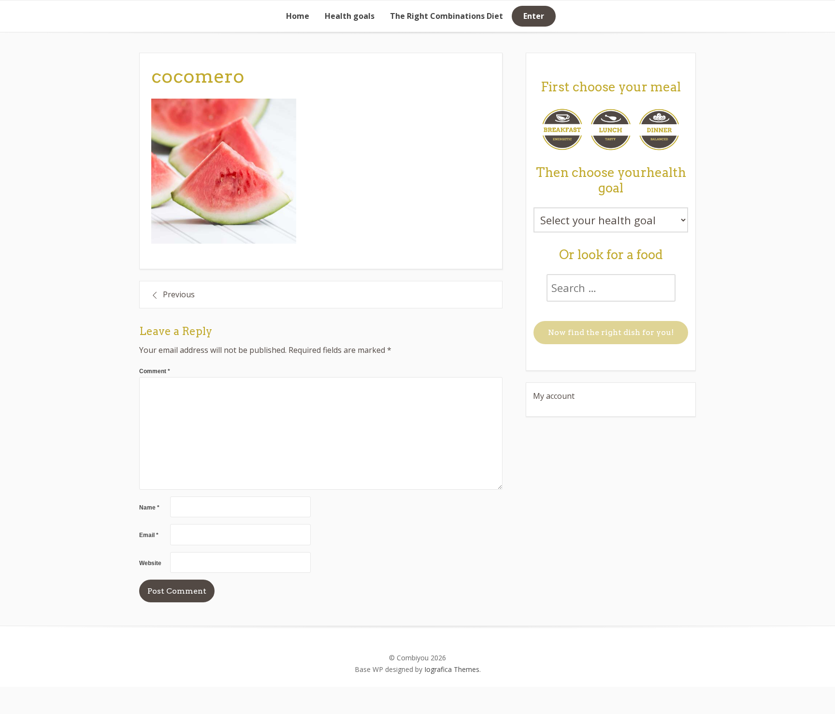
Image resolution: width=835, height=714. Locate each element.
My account (554, 396)
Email (148, 535)
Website (150, 563)
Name (149, 507)
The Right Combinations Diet (446, 16)
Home (297, 16)
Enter (533, 16)
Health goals (349, 16)
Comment (154, 371)
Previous (179, 294)
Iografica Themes (451, 669)
